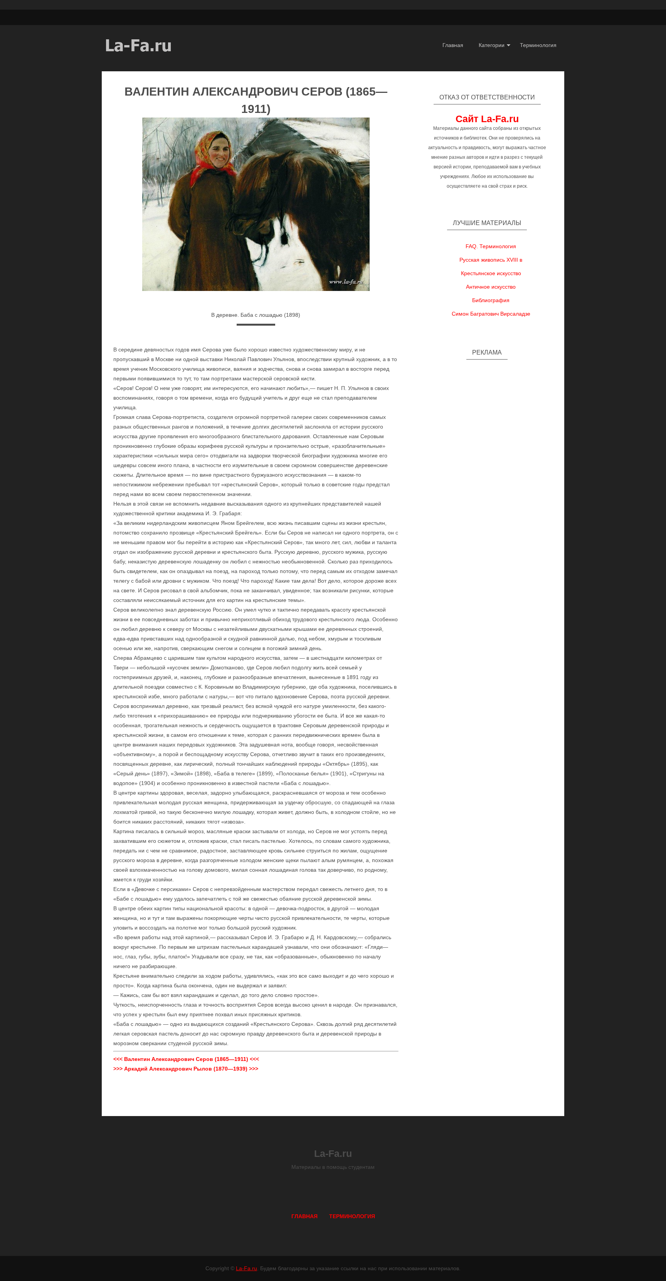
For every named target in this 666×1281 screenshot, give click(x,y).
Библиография (491, 300)
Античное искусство (491, 287)
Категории (492, 45)
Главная (452, 45)
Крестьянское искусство (491, 273)
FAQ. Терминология (491, 246)
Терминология (538, 45)
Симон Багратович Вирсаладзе (491, 314)
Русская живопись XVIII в (490, 260)
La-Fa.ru (246, 1268)
